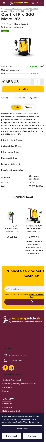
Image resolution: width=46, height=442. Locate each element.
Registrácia (7, 407)
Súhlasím (32, 436)
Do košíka (23, 89)
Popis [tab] (16, 107)
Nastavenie (22, 428)
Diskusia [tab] (29, 107)
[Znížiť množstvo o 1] (32, 82)
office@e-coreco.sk (17, 355)
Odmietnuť (11, 436)
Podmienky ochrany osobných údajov (19, 383)
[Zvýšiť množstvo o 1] (42, 82)
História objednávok (11, 411)
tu (38, 422)
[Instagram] (11, 368)
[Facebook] (5, 368)
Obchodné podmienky (12, 380)
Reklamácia (7, 387)
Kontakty (6, 391)
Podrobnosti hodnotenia (12, 27)
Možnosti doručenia (10, 70)
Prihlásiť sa (7, 403)
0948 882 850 (15, 360)
